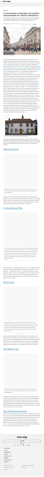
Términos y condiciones (9, 467)
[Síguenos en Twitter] (20, 445)
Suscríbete (22, 441)
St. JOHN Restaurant (18, 260)
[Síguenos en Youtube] (28, 445)
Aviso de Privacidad (8, 465)
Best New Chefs (7, 459)
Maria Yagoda (7, 23)
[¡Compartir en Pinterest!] (29, 24)
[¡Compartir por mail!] (35, 24)
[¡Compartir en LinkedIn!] (32, 24)
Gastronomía (7, 452)
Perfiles (6, 454)
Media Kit (24, 467)
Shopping (6, 461)
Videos (5, 450)
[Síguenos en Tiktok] (17, 445)
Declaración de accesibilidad (28, 465)
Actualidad (7, 448)
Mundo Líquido (7, 456)
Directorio (6, 469)
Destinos (5, 10)
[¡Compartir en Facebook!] (23, 24)
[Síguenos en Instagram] (25, 445)
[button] (1, 1)
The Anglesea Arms (18, 194)
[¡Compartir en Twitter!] (26, 24)
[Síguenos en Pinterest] (23, 445)
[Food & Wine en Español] (6, 1)
